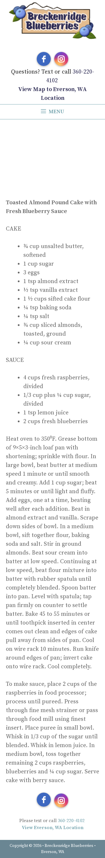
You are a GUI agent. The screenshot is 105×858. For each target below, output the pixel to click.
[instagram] (61, 59)
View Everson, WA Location (52, 828)
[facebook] (44, 59)
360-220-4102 (71, 821)
